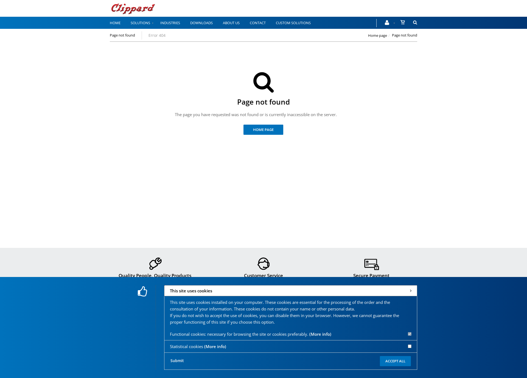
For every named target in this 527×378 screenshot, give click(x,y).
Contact (258, 22)
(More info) (320, 334)
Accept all (395, 361)
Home (115, 22)
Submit (177, 360)
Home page (377, 35)
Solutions (140, 22)
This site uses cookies (191, 290)
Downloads (201, 22)
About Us (231, 22)
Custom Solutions (293, 22)
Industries (170, 22)
